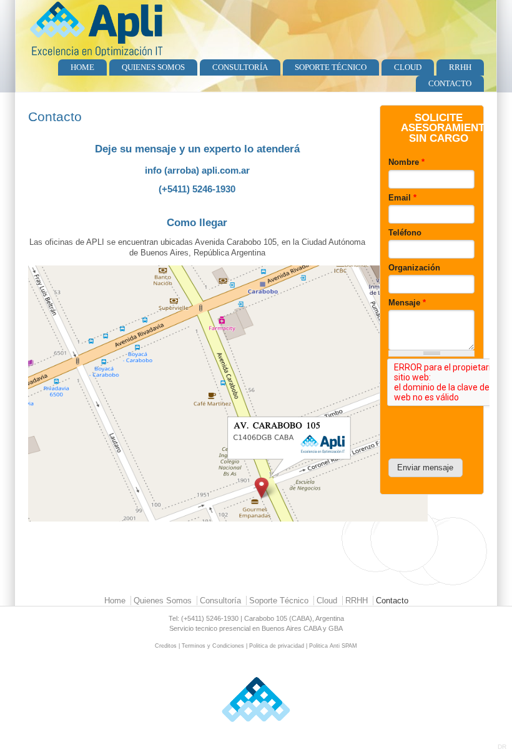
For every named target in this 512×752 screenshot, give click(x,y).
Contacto (449, 83)
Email (402, 197)
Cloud (407, 67)
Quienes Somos (153, 67)
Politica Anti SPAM (333, 646)
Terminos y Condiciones (213, 646)
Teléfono (404, 232)
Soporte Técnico (331, 67)
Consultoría (240, 67)
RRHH (460, 67)
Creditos (166, 646)
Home (82, 67)
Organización (414, 267)
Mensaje (407, 302)
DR (502, 746)
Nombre (406, 162)
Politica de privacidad (276, 646)
